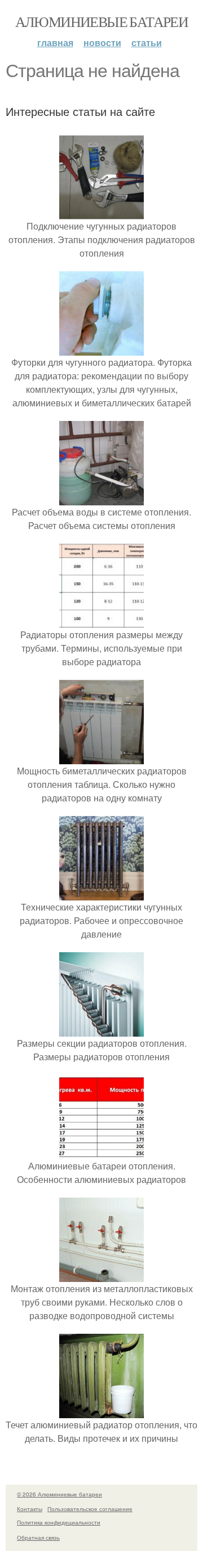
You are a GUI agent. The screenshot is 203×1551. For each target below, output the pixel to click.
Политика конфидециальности (58, 1522)
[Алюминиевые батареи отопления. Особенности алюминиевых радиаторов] (101, 1152)
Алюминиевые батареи (101, 21)
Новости (102, 42)
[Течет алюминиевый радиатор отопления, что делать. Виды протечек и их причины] (101, 1411)
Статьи (146, 42)
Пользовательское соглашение (90, 1509)
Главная (55, 42)
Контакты (29, 1509)
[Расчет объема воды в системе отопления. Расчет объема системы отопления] (101, 498)
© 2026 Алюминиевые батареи (59, 1494)
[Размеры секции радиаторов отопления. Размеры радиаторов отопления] (101, 1029)
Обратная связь (38, 1537)
